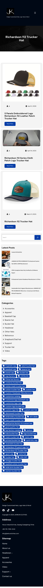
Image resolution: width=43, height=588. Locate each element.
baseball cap (11, 369)
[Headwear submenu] (11, 553)
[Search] (38, 237)
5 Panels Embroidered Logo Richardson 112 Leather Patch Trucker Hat (20, 116)
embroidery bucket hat (15, 416)
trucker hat (10, 457)
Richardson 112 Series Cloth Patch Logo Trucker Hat (19, 159)
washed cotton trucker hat (16, 464)
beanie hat (26, 369)
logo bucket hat (30, 433)
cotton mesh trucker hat (15, 386)
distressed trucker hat (14, 413)
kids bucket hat (12, 433)
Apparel (8, 312)
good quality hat (12, 427)
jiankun (29, 430)
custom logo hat (12, 410)
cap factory (10, 376)
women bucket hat (13, 471)
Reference (9, 335)
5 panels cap (11, 366)
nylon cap (29, 437)
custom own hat (30, 410)
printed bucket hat (13, 440)
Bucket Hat (9, 324)
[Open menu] (35, 13)
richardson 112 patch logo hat (17, 447)
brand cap (10, 372)
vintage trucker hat (13, 460)
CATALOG (24, 376)
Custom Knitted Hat (17, 252)
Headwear (9, 328)
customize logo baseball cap (17, 400)
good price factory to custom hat (19, 423)
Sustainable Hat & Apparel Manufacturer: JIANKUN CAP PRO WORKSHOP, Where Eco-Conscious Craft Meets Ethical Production (26, 291)
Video (7, 351)
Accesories (9, 308)
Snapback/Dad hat (13, 339)
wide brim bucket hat (14, 467)
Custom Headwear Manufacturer (19, 393)
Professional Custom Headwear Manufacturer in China (26, 279)
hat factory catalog (13, 430)
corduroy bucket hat (14, 383)
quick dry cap (31, 440)
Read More (10, 124)
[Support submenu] (10, 571)
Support (8, 343)
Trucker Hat (9, 347)
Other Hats (9, 331)
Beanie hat (9, 320)
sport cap (9, 454)
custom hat (30, 389)
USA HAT (23, 457)
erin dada (33, 416)
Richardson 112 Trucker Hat (18, 221)
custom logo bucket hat (15, 406)
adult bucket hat (28, 366)
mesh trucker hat (12, 437)
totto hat (22, 454)
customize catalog (13, 396)
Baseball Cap (10, 316)
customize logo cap (13, 403)
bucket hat (24, 372)
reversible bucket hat (14, 444)
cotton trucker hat (13, 389)
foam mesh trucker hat (15, 420)
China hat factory (13, 379)
